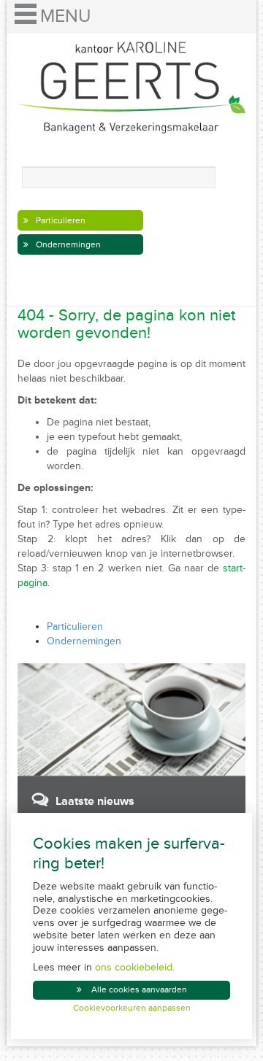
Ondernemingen (68, 244)
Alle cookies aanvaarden (139, 989)
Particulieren (60, 220)
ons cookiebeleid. (135, 967)
